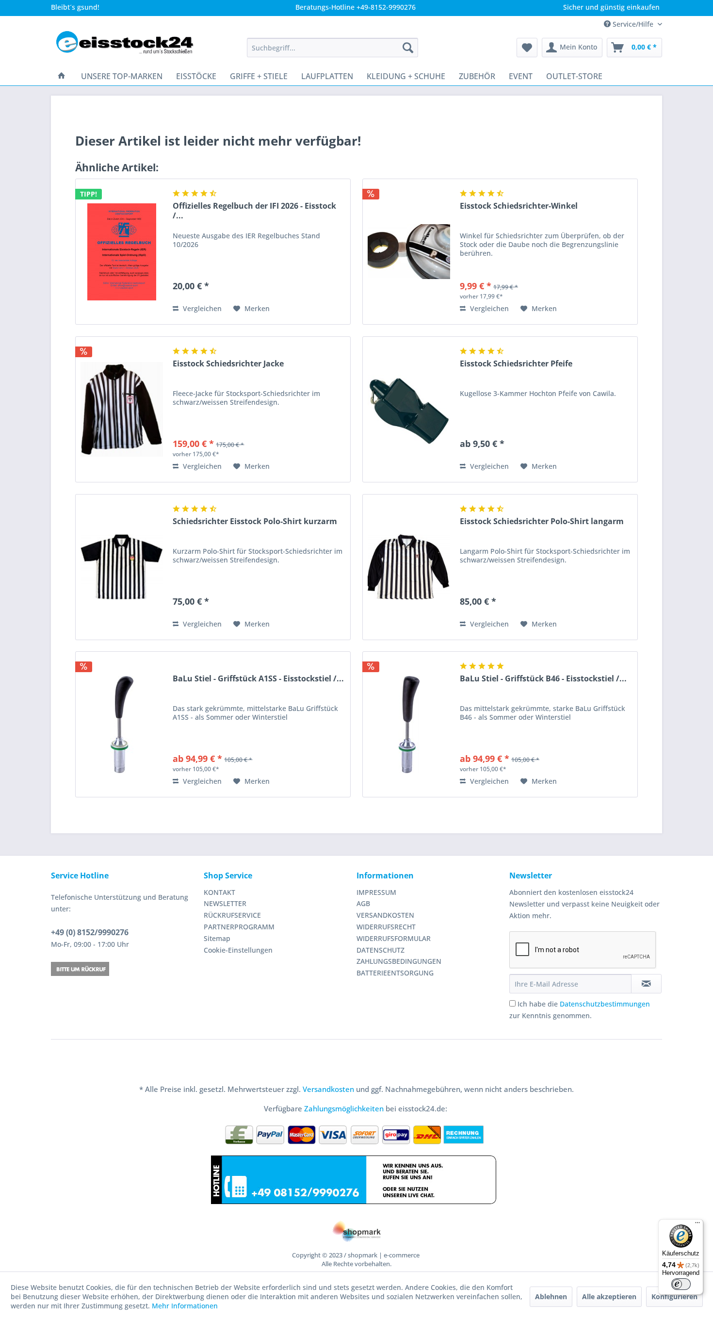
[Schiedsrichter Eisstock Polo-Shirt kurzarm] (122, 567)
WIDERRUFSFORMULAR (393, 938)
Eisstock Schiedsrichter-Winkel (519, 206)
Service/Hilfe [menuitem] (633, 24)
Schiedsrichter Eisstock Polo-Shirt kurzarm (255, 521)
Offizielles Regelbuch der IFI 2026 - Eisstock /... (254, 210)
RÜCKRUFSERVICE (232, 915)
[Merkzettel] (527, 47)
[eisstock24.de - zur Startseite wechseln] (129, 47)
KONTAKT (219, 892)
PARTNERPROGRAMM (239, 926)
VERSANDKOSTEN (385, 915)
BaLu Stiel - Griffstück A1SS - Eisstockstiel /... (258, 679)
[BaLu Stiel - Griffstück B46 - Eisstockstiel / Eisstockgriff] (409, 724)
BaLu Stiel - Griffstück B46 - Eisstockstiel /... (543, 679)
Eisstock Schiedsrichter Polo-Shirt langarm (542, 521)
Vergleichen (201, 308)
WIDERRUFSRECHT (386, 926)
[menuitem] (332, 47)
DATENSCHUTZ (380, 950)
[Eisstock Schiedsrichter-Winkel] (409, 251)
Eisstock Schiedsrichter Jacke (228, 364)
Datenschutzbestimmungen (605, 1003)
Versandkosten (328, 1089)
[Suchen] (408, 47)
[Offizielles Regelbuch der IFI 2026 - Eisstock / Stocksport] (122, 251)
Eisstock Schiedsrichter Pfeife (516, 364)
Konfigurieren (674, 1296)
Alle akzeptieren (609, 1296)
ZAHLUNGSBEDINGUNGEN (398, 961)
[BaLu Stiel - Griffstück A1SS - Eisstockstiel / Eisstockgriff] (122, 724)
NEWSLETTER (225, 903)
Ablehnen (551, 1296)
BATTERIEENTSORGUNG (395, 972)
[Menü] (697, 1225)
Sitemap (217, 938)
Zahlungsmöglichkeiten (344, 1108)
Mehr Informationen (185, 1305)
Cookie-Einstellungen (238, 950)
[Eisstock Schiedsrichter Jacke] (122, 409)
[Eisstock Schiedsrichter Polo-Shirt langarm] (409, 567)
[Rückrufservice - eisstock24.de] (125, 969)
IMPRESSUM (376, 892)
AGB (363, 903)
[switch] (681, 1284)
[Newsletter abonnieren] (646, 983)
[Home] (61, 76)
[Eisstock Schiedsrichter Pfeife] (409, 409)
